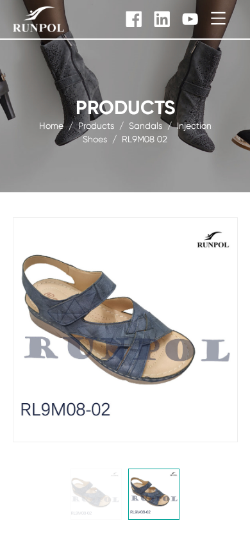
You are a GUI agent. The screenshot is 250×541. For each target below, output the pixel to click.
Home (51, 126)
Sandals (145, 126)
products (96, 126)
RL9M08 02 (144, 139)
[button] (96, 494)
